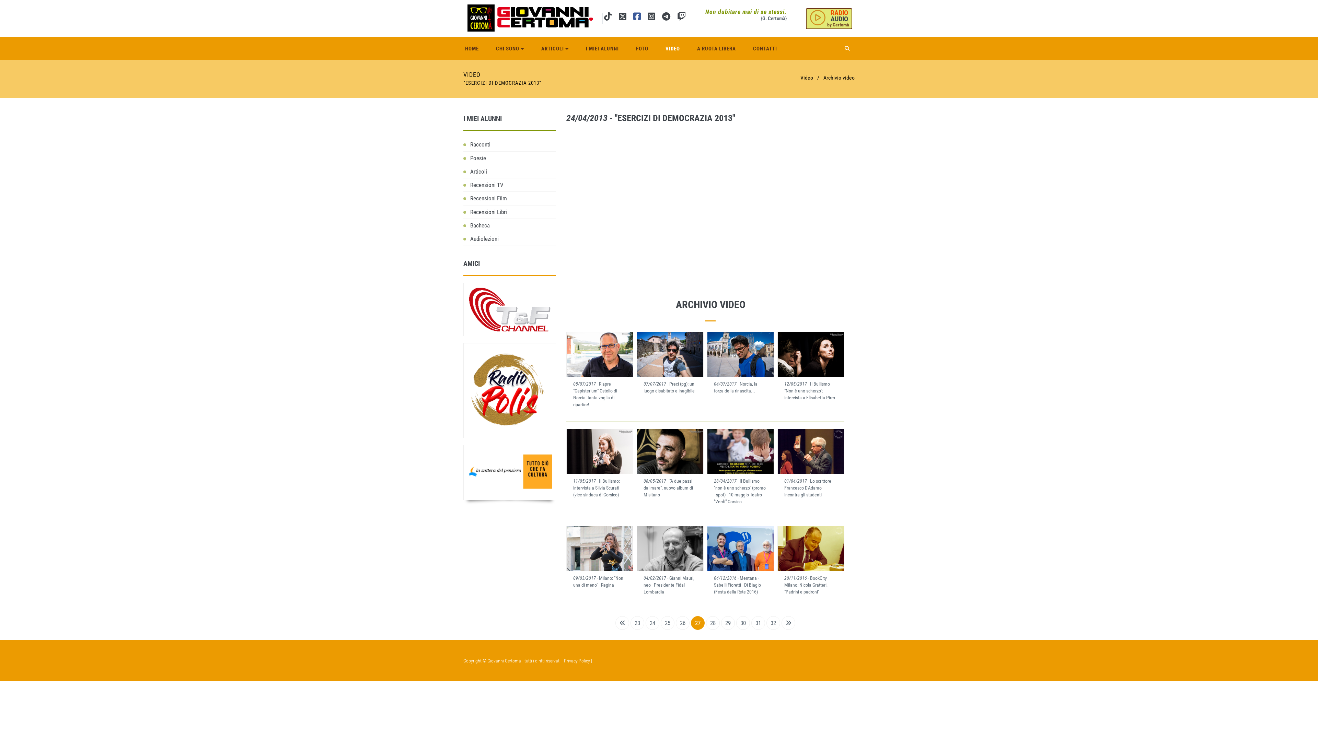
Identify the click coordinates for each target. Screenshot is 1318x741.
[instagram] (651, 17)
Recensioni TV (487, 184)
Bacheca (480, 225)
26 (682, 623)
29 (728, 623)
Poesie (478, 158)
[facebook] (637, 17)
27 (698, 623)
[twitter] (622, 17)
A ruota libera (716, 49)
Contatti (765, 49)
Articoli (553, 49)
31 (758, 623)
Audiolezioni (484, 238)
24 (652, 623)
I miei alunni (602, 49)
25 (667, 623)
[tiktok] (608, 17)
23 (637, 623)
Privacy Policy (577, 660)
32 (773, 623)
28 (713, 623)
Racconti (480, 144)
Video (673, 49)
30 (743, 623)
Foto (642, 49)
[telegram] (666, 17)
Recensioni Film (488, 198)
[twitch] (681, 17)
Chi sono (508, 49)
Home (472, 49)
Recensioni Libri (488, 212)
